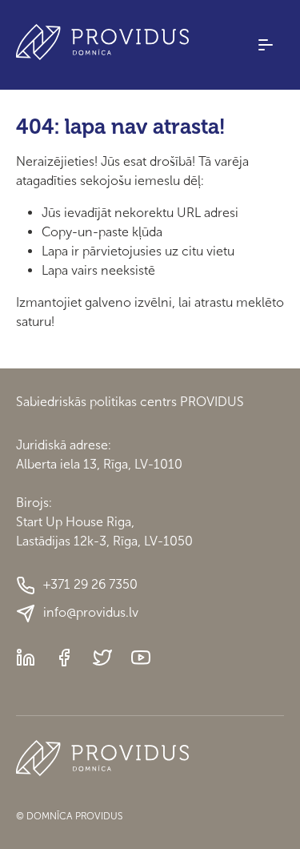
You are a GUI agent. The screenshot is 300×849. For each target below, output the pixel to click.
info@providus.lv (90, 612)
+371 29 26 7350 (90, 584)
